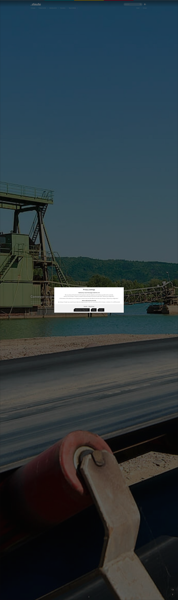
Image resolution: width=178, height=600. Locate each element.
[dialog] (89, 300)
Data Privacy (91, 306)
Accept (101, 310)
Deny (93, 310)
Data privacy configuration (81, 310)
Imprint (85, 306)
